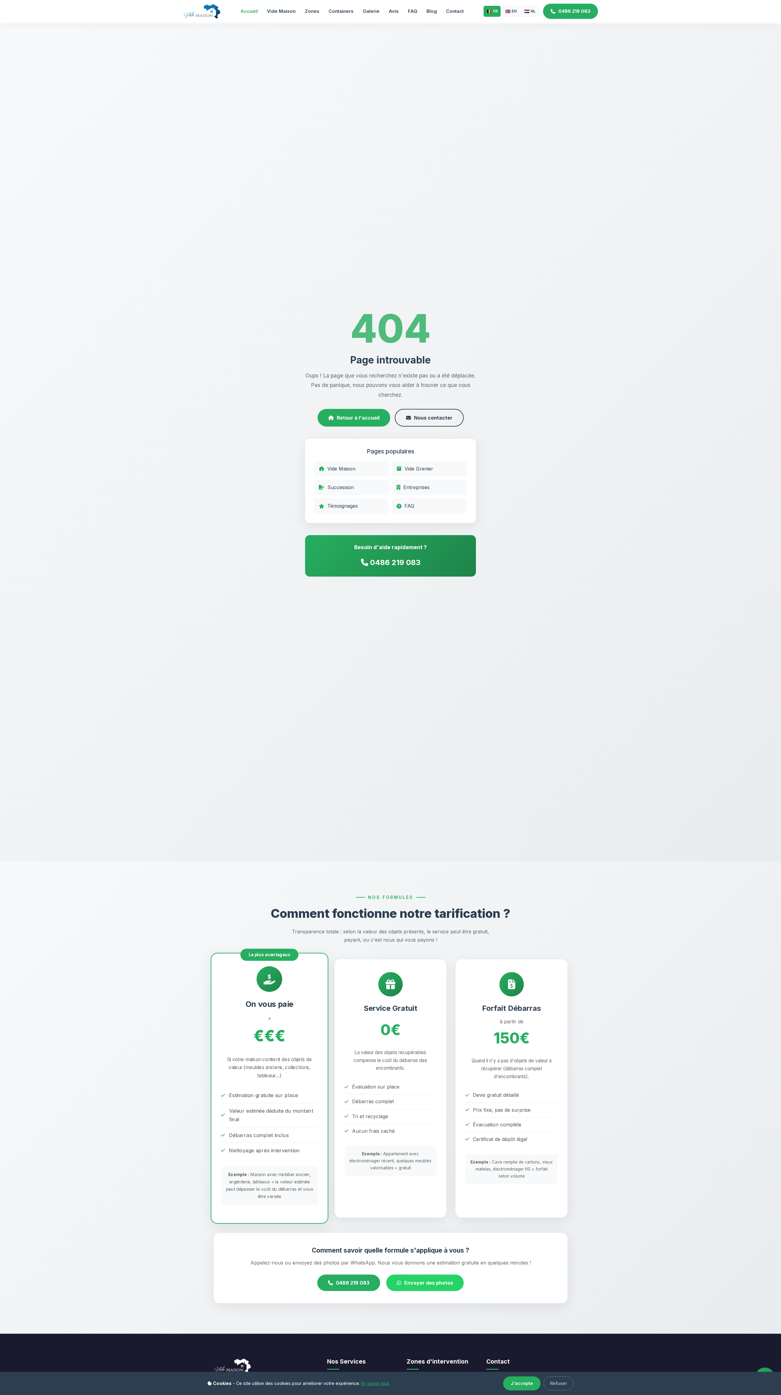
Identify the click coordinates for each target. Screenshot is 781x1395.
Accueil (249, 11)
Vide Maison (281, 11)
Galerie (371, 11)
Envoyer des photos (428, 1283)
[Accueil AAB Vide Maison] (202, 11)
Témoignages (342, 506)
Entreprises (416, 487)
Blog (431, 11)
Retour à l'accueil (358, 418)
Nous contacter (433, 418)
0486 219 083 (574, 11)
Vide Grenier (419, 469)
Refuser (558, 1383)
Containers (341, 11)
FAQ (412, 11)
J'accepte (522, 1383)
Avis (394, 11)
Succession (340, 487)
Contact (455, 11)
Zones (312, 11)
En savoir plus (375, 1383)
